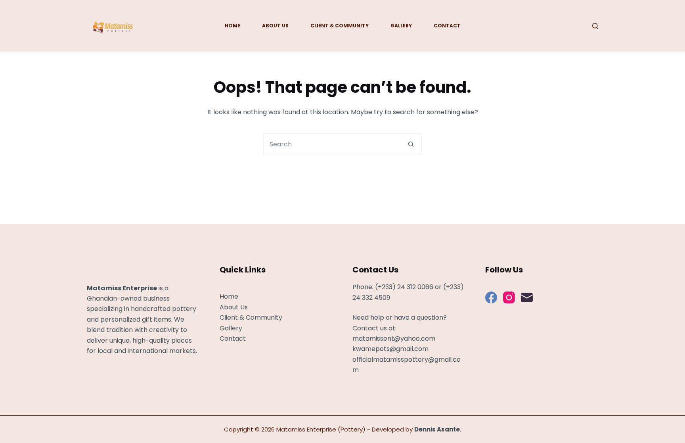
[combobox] (332, 144)
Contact (447, 25)
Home (232, 25)
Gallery (401, 25)
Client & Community (339, 25)
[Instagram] (509, 297)
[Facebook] (491, 297)
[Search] (595, 26)
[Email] (527, 297)
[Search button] (410, 144)
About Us (275, 25)
